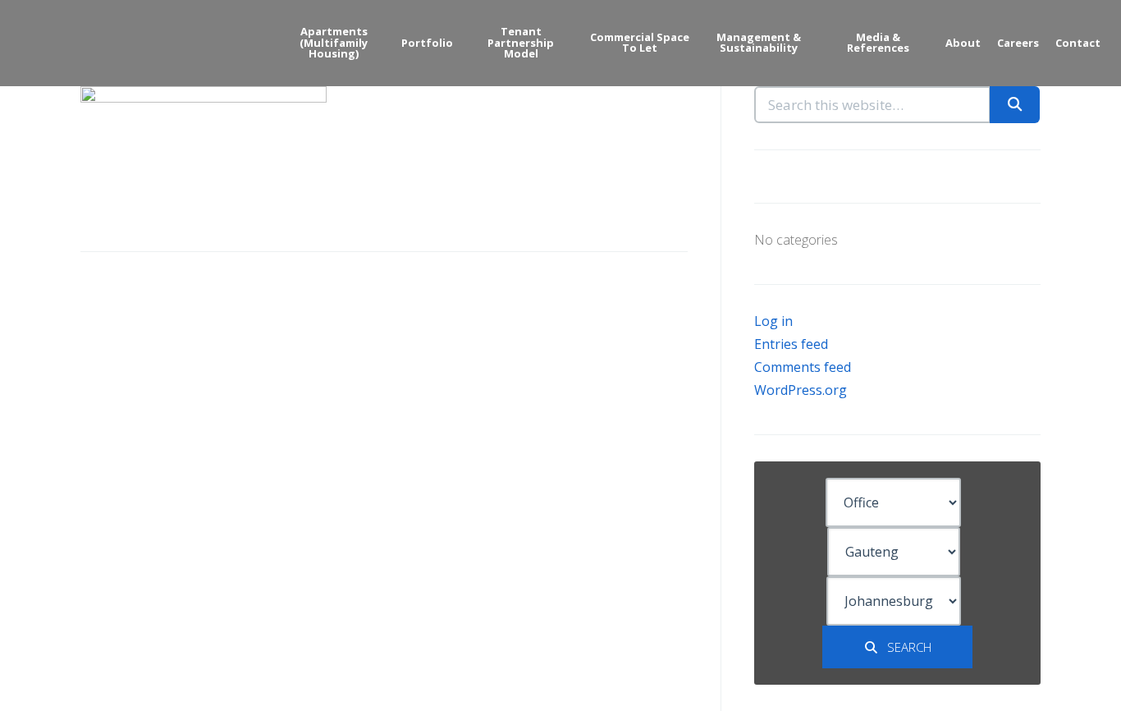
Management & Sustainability (758, 43)
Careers (1018, 42)
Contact (1077, 42)
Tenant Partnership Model (520, 42)
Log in (773, 321)
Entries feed (791, 344)
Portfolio (427, 42)
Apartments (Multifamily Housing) (334, 42)
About (963, 42)
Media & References (878, 43)
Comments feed (802, 367)
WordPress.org (800, 390)
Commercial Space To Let (639, 43)
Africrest (82, 42)
